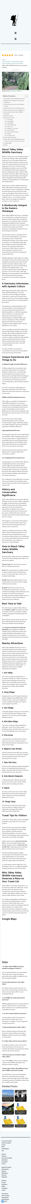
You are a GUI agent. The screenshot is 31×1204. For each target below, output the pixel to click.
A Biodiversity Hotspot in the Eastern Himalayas (14, 101)
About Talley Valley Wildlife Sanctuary (14, 98)
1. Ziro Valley (9, 119)
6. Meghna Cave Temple (12, 128)
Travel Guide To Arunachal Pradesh (12, 61)
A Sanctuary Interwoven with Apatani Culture (14, 105)
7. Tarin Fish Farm (10, 130)
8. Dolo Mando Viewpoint (12, 132)
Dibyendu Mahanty (16, 91)
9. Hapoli (9, 133)
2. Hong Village (10, 121)
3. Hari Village (9, 123)
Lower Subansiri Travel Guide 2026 (12, 63)
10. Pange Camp (11, 135)
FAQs (6, 145)
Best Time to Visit (8, 116)
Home (3, 59)
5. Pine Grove (9, 126)
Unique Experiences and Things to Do (14, 108)
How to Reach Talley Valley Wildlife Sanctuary (13, 113)
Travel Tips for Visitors (10, 137)
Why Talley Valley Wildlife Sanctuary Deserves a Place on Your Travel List (15, 140)
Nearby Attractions (9, 117)
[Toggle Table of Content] (25, 96)
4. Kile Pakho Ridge (11, 124)
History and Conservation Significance (14, 110)
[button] (15, 33)
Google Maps (7, 143)
